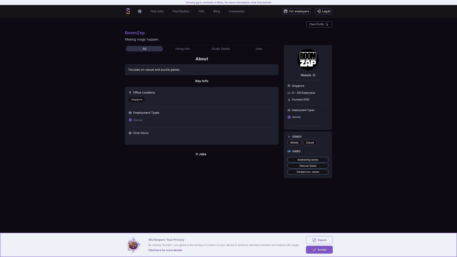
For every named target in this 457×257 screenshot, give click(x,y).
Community (236, 11)
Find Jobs (157, 11)
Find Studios (181, 11)
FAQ (201, 11)
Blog (217, 11)
